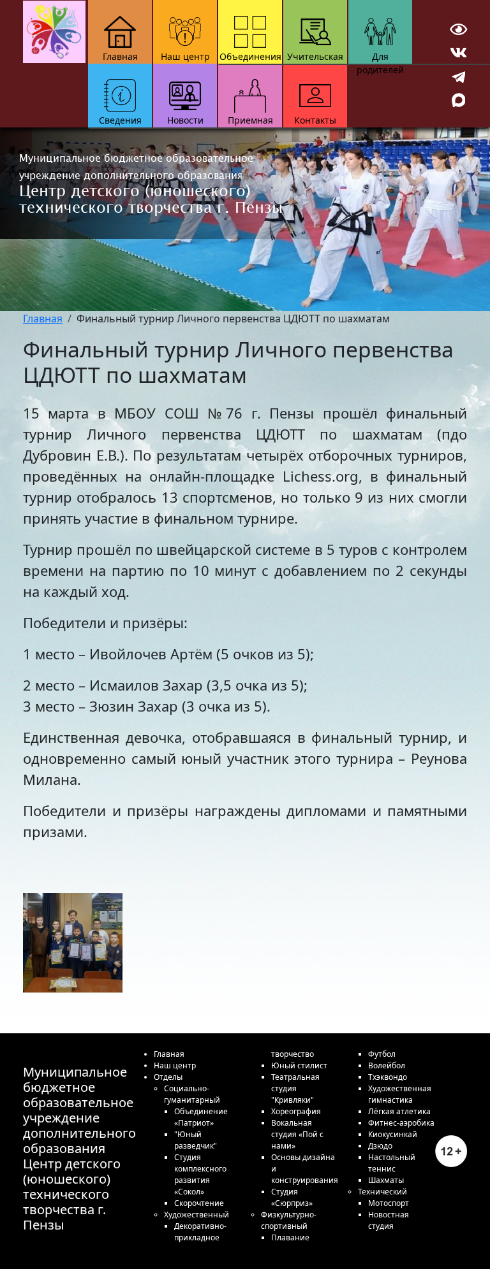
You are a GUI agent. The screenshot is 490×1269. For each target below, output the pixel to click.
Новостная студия (388, 1220)
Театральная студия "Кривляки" (295, 1088)
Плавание (290, 1237)
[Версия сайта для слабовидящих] (458, 29)
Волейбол (386, 1065)
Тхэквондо (387, 1077)
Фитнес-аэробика (401, 1122)
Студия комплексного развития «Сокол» (200, 1174)
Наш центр (185, 56)
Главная (120, 56)
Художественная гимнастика (399, 1094)
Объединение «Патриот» (201, 1117)
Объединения (250, 56)
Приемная (250, 120)
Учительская (315, 56)
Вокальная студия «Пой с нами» (297, 1134)
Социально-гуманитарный (192, 1094)
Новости (185, 120)
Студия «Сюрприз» (292, 1197)
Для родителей (380, 57)
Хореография (296, 1111)
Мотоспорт (388, 1203)
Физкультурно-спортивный (288, 1220)
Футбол (382, 1054)
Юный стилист (299, 1065)
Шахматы (386, 1180)
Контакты (315, 120)
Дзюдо (380, 1145)
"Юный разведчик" (195, 1140)
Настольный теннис (391, 1163)
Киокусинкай (392, 1134)
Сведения (120, 120)
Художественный (196, 1214)
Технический (382, 1191)
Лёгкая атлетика (399, 1111)
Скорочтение (199, 1203)
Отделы (168, 1077)
